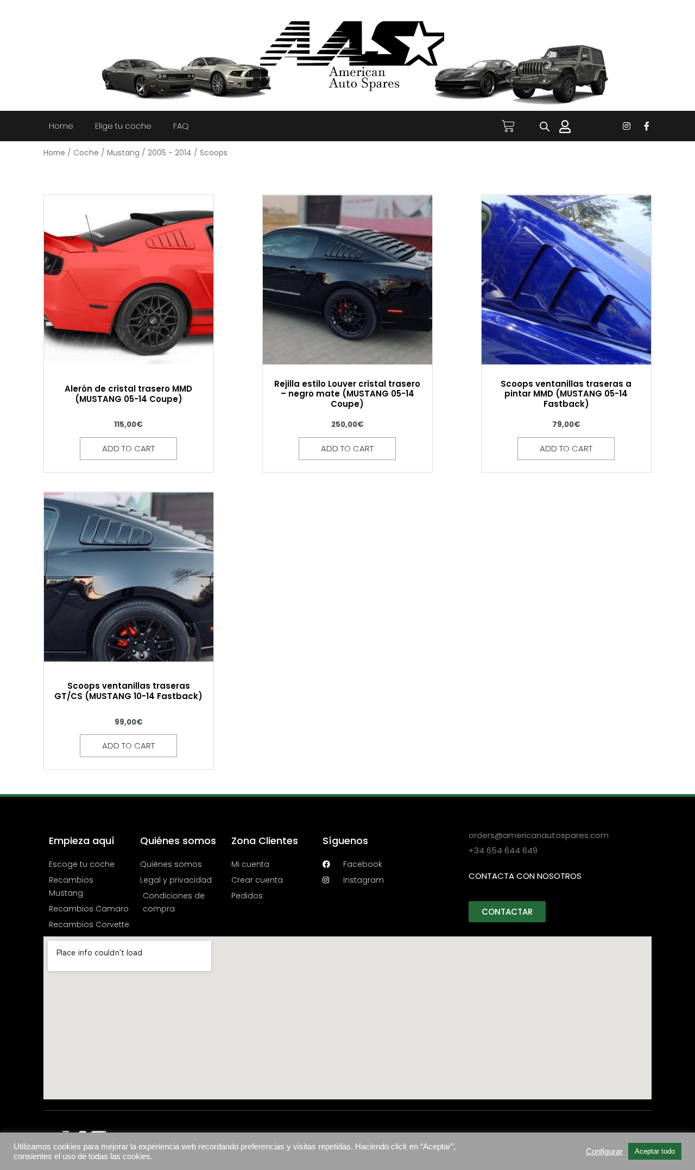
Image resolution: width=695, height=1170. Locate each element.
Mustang (123, 153)
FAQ (181, 125)
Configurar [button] (604, 1151)
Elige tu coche (123, 125)
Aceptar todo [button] (655, 1151)
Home (61, 125)
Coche (86, 153)
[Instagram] (626, 126)
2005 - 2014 (170, 153)
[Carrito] (508, 126)
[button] (507, 911)
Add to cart (128, 448)
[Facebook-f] (646, 126)
